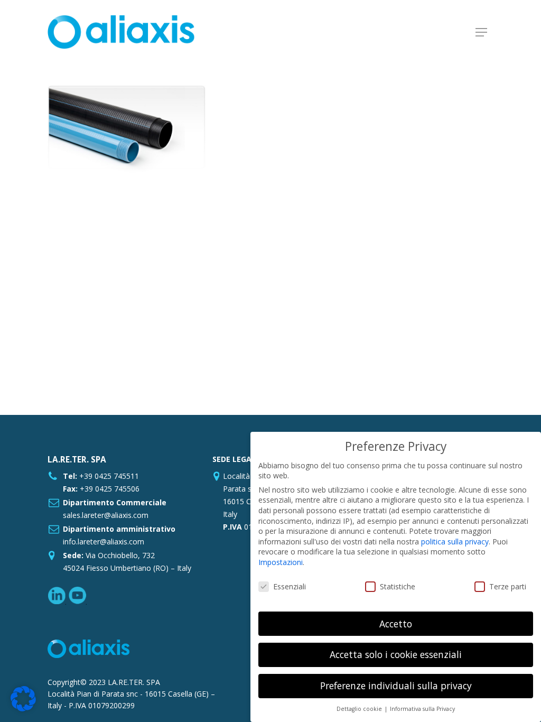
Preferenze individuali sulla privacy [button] (396, 685)
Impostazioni (280, 562)
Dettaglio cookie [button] (360, 708)
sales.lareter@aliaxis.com (105, 515)
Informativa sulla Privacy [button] (422, 708)
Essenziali (289, 586)
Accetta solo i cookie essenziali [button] (396, 654)
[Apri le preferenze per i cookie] (23, 709)
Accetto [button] (395, 623)
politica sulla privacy (455, 541)
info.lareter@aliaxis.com (103, 541)
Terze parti (507, 586)
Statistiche (397, 586)
